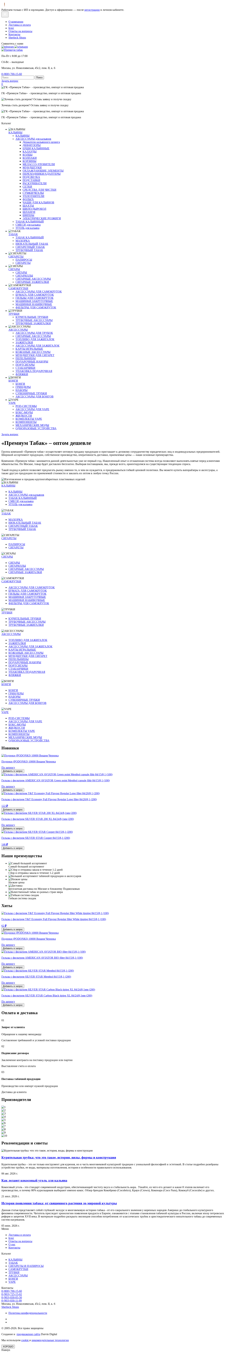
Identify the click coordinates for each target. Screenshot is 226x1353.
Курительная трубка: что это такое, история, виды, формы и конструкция (58, 1157)
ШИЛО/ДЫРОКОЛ (34, 208)
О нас (11, 1244)
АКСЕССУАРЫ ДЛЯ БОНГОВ (34, 396)
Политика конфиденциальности (27, 1312)
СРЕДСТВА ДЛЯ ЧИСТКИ (39, 189)
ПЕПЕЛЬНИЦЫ (26, 358)
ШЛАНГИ (29, 212)
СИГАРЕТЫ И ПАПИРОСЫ (26, 1265)
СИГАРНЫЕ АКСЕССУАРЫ (33, 278)
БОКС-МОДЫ (24, 412)
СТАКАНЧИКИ (25, 367)
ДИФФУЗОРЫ (32, 145)
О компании (15, 21)
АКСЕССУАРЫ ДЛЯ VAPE (32, 409)
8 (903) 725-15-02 (11, 1294)
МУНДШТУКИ (32, 167)
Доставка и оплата (19, 24)
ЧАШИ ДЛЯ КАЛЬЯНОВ (38, 202)
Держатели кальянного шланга (41, 142)
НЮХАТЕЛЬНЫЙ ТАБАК (32, 243)
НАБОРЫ (22, 390)
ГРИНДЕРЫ (23, 386)
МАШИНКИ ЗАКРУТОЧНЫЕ (34, 301)
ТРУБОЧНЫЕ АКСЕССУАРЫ (34, 320)
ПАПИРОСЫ (24, 259)
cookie (25, 1340)
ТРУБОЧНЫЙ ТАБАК (29, 250)
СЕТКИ (27, 186)
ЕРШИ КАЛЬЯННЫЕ (36, 148)
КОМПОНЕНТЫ (26, 421)
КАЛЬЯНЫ (15, 132)
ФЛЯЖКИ (22, 374)
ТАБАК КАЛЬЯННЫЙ (30, 221)
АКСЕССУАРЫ (18, 329)
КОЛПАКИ (30, 157)
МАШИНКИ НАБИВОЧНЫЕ (34, 304)
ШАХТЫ (28, 205)
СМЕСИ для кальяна (28, 224)
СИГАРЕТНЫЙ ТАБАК (30, 247)
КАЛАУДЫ (30, 151)
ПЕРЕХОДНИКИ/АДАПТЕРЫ (42, 173)
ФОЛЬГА (28, 199)
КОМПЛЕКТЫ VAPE (29, 418)
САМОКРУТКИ (18, 288)
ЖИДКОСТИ (24, 415)
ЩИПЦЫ (28, 215)
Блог (11, 28)
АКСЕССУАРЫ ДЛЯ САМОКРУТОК (39, 291)
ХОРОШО (8, 1346)
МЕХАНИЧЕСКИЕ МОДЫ (32, 425)
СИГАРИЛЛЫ (24, 275)
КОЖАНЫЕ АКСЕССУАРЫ (33, 351)
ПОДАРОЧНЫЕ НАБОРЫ (32, 361)
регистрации (92, 9)
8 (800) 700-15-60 (11, 73)
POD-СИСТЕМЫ (26, 406)
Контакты (14, 34)
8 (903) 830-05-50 (11, 1297)
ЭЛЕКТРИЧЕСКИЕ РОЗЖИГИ (42, 218)
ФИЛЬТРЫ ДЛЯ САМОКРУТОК (36, 307)
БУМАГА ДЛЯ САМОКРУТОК (35, 294)
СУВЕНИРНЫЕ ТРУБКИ (31, 393)
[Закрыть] (4, 14)
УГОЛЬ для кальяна (27, 227)
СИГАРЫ (14, 269)
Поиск (39, 77)
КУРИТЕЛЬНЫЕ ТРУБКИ (32, 316)
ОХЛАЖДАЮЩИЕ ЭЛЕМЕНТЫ (43, 170)
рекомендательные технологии (50, 1340)
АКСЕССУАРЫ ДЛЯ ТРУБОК (34, 332)
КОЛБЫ (27, 154)
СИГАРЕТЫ (15, 256)
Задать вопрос (9, 80)
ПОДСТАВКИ (31, 180)
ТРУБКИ (13, 313)
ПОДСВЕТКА (31, 177)
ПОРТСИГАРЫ (25, 364)
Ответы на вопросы (20, 31)
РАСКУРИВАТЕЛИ (35, 183)
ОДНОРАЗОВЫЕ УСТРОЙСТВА (36, 428)
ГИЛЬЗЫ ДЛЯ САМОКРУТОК (34, 297)
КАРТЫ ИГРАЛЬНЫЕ (29, 348)
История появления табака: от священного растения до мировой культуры (59, 1203)
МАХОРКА (23, 240)
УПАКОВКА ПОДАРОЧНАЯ (34, 371)
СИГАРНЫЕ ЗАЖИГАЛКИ (32, 282)
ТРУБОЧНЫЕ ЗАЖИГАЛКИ (33, 323)
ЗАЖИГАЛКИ (24, 342)
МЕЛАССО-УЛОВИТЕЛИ (39, 164)
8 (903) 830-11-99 (11, 1300)
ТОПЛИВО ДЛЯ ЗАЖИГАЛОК (35, 339)
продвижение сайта (28, 1334)
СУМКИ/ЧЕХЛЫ (33, 192)
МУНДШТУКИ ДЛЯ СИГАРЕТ (35, 355)
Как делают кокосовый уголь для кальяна (34, 1180)
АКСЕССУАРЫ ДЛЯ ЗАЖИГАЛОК (38, 345)
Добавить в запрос (13, 771)
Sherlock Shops (17, 37)
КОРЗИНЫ (29, 161)
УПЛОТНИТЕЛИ (33, 196)
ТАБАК (13, 234)
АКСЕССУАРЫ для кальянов (33, 138)
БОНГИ (13, 380)
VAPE (12, 402)
